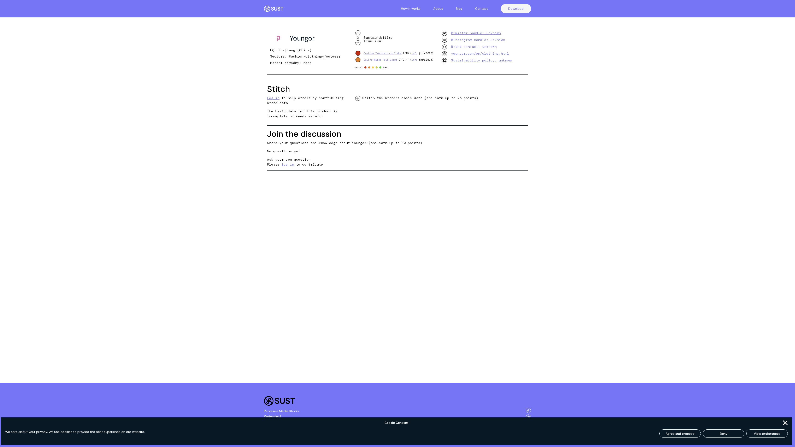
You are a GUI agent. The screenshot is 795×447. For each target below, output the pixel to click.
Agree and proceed (680, 434)
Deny (724, 434)
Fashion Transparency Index (382, 53)
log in (288, 164)
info (414, 53)
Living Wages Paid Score (380, 59)
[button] (785, 423)
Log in (273, 98)
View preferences (767, 434)
